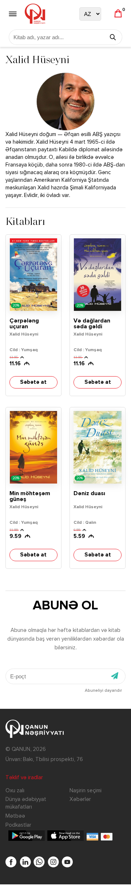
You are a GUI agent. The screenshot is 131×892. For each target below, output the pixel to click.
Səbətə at (33, 382)
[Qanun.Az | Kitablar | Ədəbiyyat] (35, 14)
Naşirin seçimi (86, 790)
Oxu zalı (14, 790)
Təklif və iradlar (24, 777)
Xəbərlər (80, 799)
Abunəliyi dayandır (103, 690)
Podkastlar (18, 825)
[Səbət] (118, 14)
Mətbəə (15, 816)
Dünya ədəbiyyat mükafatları (25, 803)
